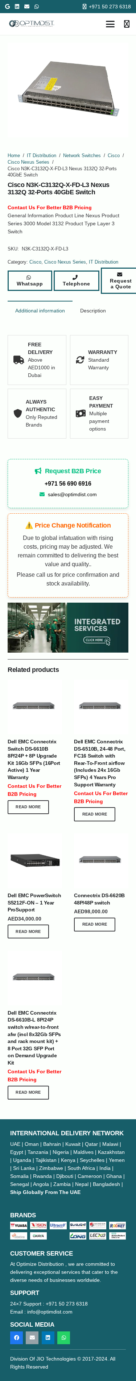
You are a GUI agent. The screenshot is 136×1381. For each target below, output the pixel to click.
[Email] (26, 6)
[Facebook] (16, 1337)
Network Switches (82, 155)
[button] (110, 24)
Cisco (114, 155)
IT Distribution (41, 155)
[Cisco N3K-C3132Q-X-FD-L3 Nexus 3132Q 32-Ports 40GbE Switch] (68, 628)
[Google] (7, 6)
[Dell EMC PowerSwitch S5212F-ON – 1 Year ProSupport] (35, 860)
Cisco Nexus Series (28, 162)
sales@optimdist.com (72, 494)
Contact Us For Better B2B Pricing (50, 207)
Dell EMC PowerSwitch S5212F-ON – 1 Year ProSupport (34, 902)
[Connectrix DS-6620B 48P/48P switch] (101, 860)
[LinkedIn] (17, 6)
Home (14, 155)
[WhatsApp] (36, 6)
